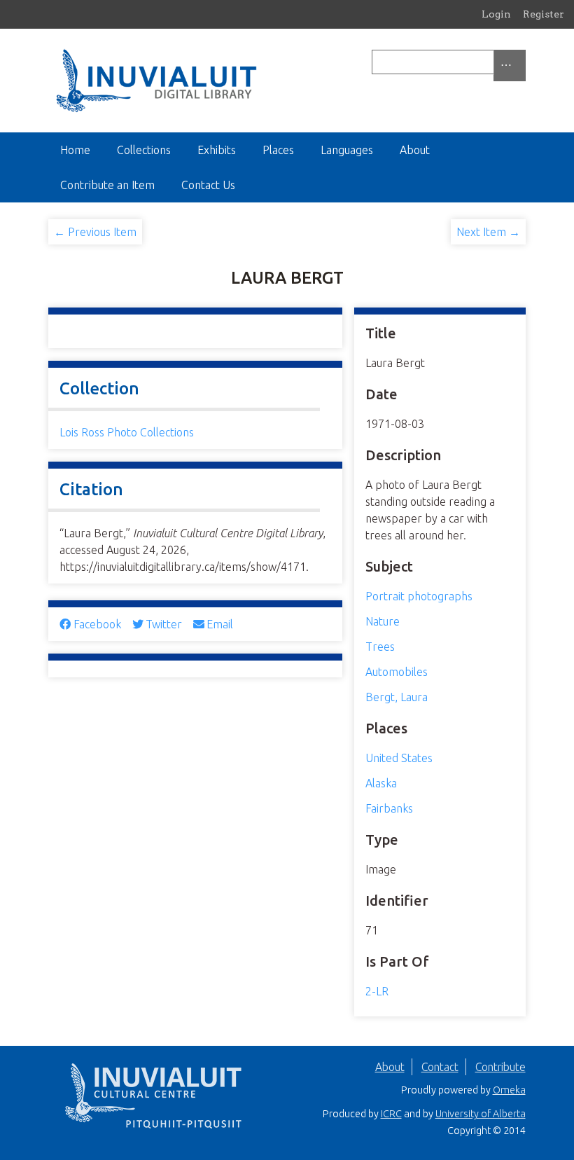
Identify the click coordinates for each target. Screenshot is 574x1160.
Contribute (500, 1067)
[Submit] (522, 62)
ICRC (391, 1113)
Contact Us (208, 185)
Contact (439, 1067)
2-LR (376, 991)
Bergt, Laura (396, 697)
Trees (380, 646)
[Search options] (509, 65)
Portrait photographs (418, 596)
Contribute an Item (107, 185)
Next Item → (488, 232)
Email (219, 624)
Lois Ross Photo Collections (126, 432)
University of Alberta (480, 1113)
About (415, 150)
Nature (382, 621)
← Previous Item (95, 232)
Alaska (381, 783)
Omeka (509, 1090)
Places (278, 150)
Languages (347, 150)
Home (75, 150)
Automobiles (396, 671)
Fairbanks (389, 808)
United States (399, 758)
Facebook (97, 624)
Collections (144, 150)
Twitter (164, 624)
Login (496, 14)
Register (543, 14)
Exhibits (216, 150)
